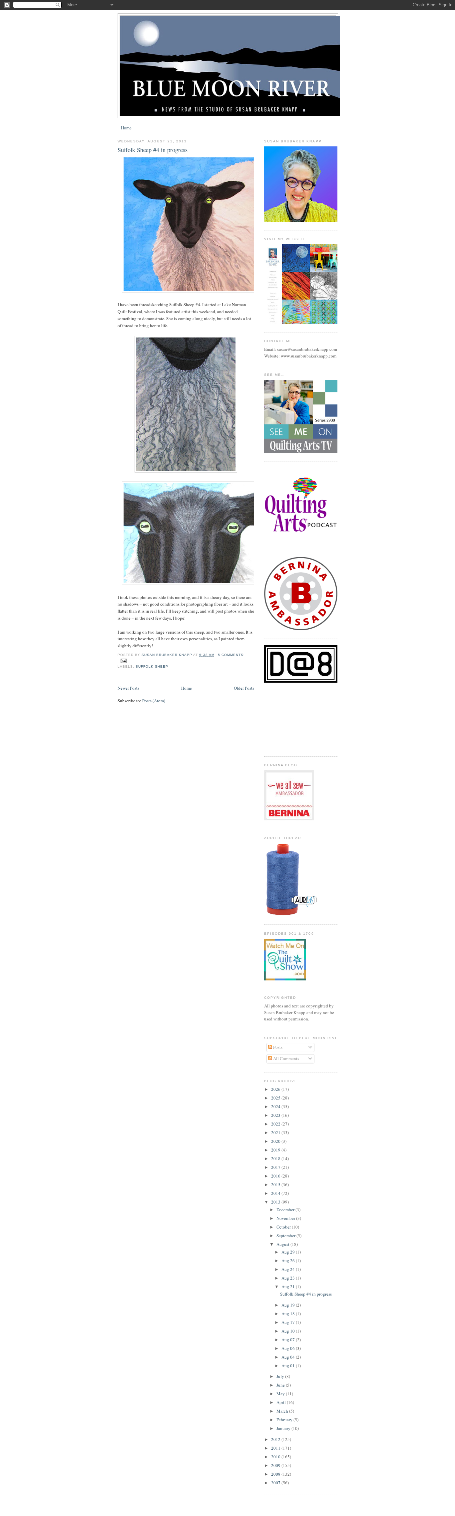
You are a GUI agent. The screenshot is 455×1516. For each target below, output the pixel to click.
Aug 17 (288, 1322)
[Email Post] (123, 660)
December (285, 1210)
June (281, 1385)
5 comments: (231, 655)
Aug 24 (288, 1269)
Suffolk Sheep (152, 666)
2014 (276, 1193)
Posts (277, 1047)
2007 (276, 1483)
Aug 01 (288, 1366)
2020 (276, 1141)
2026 (276, 1089)
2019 (276, 1150)
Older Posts (244, 688)
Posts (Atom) (153, 701)
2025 (276, 1098)
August (283, 1244)
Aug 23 (288, 1278)
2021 (276, 1132)
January (283, 1428)
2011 (276, 1448)
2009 (276, 1465)
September (286, 1236)
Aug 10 (288, 1331)
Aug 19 (288, 1305)
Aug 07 (288, 1340)
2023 (276, 1115)
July (280, 1376)
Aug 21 (288, 1287)
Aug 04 (288, 1357)
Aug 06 (288, 1348)
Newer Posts (128, 688)
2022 (276, 1124)
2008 (276, 1474)
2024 (276, 1106)
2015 (276, 1185)
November (286, 1218)
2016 (276, 1176)
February (284, 1420)
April (281, 1402)
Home (126, 128)
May (281, 1394)
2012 (276, 1439)
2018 (276, 1159)
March (282, 1411)
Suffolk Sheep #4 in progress (153, 150)
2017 (276, 1167)
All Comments (285, 1058)
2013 (276, 1202)
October (284, 1227)
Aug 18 (288, 1314)
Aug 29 (288, 1252)
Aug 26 (288, 1261)
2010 (276, 1457)
